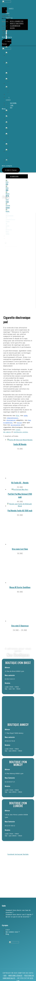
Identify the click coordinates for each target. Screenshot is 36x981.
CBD (7, 148)
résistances (11, 420)
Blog (7, 103)
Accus (12, 28)
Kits (17, 415)
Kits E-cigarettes (16, 21)
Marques (9, 105)
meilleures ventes (21, 432)
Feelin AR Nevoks (19, 444)
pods (26, 415)
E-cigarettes (9, 17)
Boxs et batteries (17, 23)
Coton (8, 207)
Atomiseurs (14, 176)
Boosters (9, 132)
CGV (5, 975)
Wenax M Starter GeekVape (19, 587)
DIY (11, 107)
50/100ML (13, 103)
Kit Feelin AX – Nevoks (20, 482)
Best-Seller (8, 84)
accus (19, 422)
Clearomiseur (15, 26)
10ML (11, 90)
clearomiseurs (12, 418)
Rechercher (6, 18)
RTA (7, 184)
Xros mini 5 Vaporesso (20, 625)
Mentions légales (15, 975)
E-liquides (8, 99)
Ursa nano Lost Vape (20, 548)
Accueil (4, 202)
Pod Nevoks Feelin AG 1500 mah (20, 510)
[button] (4, 16)
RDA (7, 190)
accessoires (16, 425)
